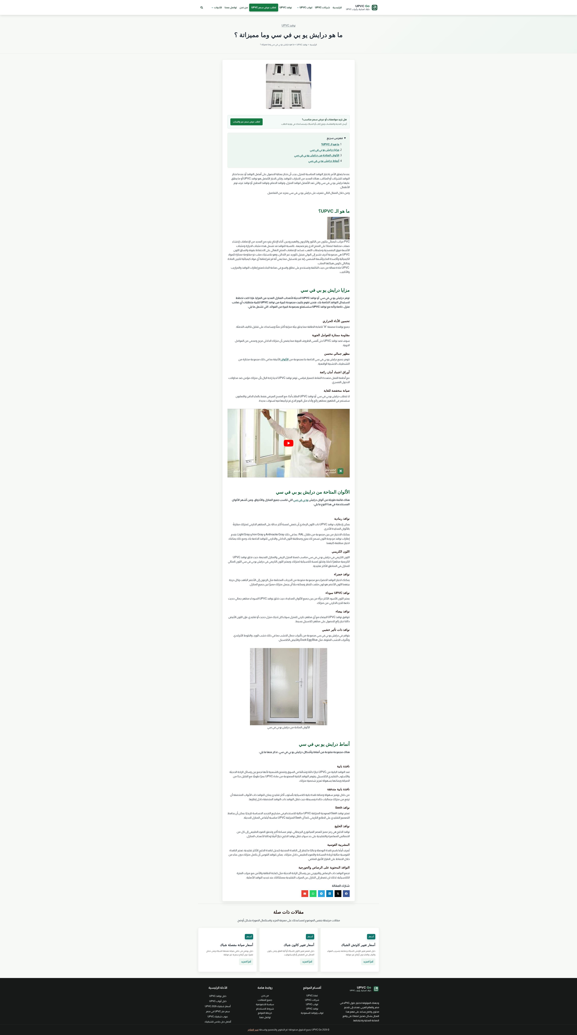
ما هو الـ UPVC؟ (330, 144)
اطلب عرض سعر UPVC (263, 7)
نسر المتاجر (253, 1029)
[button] (297, 7)
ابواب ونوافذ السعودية (312, 1013)
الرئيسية (337, 7)
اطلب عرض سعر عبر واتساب (246, 121)
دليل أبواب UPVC (217, 1001)
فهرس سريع (335, 138)
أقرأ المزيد (368, 961)
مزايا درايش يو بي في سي (324, 149)
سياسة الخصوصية (265, 1004)
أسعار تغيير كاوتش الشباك (358, 945)
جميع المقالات (265, 1000)
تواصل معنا (231, 7)
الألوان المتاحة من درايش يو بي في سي (316, 155)
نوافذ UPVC (286, 7)
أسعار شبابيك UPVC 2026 (218, 1006)
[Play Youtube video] (288, 443)
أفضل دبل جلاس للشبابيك (218, 1021)
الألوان (284, 359)
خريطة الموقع (265, 1013)
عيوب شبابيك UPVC (218, 1016)
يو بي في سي (300, 499)
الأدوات (218, 7)
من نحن (244, 7)
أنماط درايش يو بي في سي (323, 160)
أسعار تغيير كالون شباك (299, 945)
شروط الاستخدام (265, 1008)
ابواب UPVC (306, 7)
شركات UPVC (322, 7)
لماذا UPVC (312, 995)
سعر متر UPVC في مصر (218, 1011)
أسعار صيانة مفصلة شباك (236, 945)
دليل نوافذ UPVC (217, 996)
